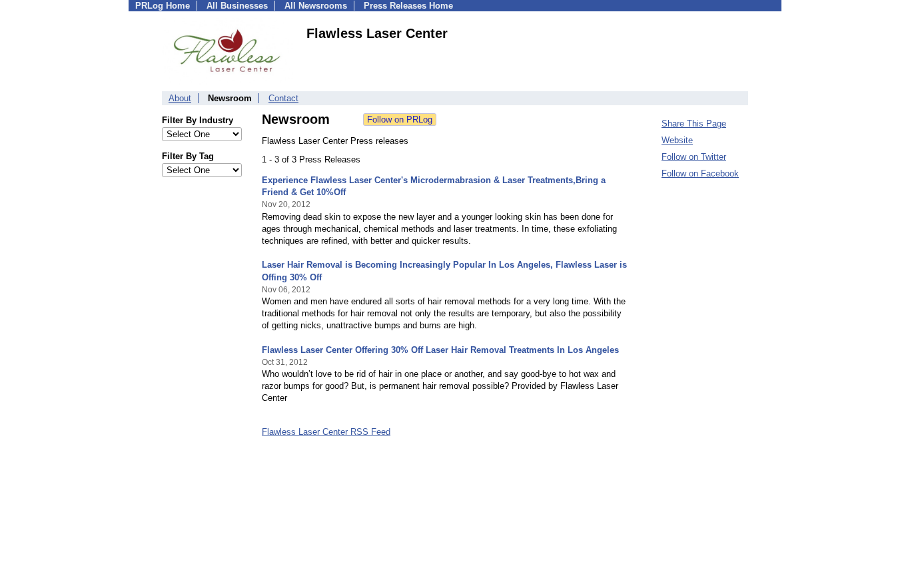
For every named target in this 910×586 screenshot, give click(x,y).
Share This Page (694, 124)
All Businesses (237, 6)
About (180, 98)
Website (677, 140)
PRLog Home (162, 6)
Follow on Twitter (694, 157)
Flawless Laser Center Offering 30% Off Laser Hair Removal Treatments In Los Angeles (440, 350)
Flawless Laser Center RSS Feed (326, 432)
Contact (283, 98)
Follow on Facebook (700, 173)
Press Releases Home (408, 6)
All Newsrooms (315, 6)
